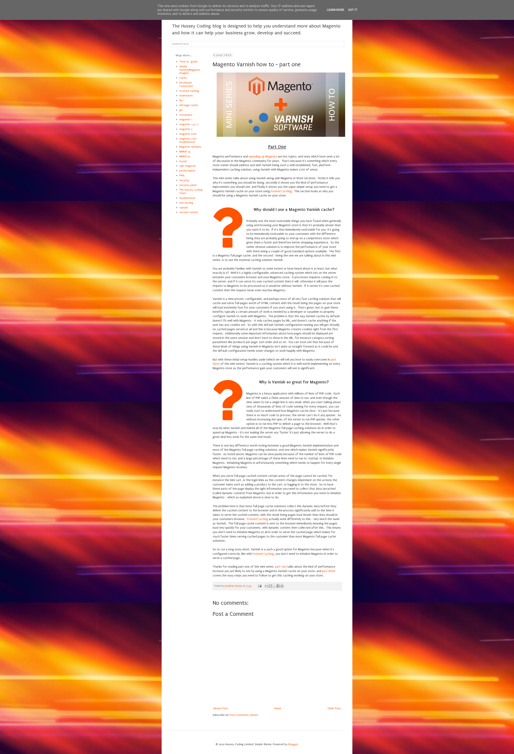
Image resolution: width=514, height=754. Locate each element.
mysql (183, 161)
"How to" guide (188, 61)
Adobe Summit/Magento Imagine (189, 70)
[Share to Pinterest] (282, 586)
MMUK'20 (184, 156)
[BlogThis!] (270, 586)
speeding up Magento (263, 156)
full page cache (188, 105)
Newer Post (221, 708)
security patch (188, 185)
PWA (182, 175)
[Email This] (267, 586)
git (181, 109)
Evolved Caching (281, 191)
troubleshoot (187, 197)
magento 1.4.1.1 (189, 124)
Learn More (335, 9)
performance (187, 170)
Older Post (334, 708)
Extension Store (180, 44)
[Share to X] (274, 586)
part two (281, 566)
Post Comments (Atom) (243, 714)
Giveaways (185, 114)
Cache (183, 77)
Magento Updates (190, 146)
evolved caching (189, 90)
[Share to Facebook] (278, 586)
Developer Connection (186, 84)
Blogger (293, 744)
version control (188, 212)
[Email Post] (259, 585)
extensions (186, 95)
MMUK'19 (184, 151)
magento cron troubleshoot (187, 140)
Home (277, 708)
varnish (183, 207)
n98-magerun (187, 165)
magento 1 (185, 119)
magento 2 (185, 129)
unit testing (186, 202)
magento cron (187, 133)
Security (184, 180)
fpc (181, 100)
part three (328, 571)
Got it (352, 9)
